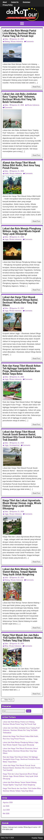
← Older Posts (7, 700)
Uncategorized (14, 445)
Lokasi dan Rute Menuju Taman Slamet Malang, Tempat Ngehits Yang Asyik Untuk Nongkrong (20, 572)
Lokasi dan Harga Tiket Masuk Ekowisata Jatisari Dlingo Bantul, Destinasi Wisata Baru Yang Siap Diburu (20, 301)
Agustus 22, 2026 (17, 39)
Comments (30, 41)
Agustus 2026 (8, 802)
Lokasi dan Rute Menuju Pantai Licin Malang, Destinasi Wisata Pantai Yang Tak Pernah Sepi (19, 33)
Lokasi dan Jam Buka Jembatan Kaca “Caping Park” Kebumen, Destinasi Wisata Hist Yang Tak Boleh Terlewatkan (20, 98)
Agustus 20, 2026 (17, 577)
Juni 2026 (6, 810)
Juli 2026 (6, 806)
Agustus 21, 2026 (17, 171)
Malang (7, 41)
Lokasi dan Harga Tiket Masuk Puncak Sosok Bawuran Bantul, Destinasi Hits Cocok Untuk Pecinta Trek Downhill (22, 435)
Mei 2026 (6, 813)
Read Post (36, 87)
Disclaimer (26, 2)
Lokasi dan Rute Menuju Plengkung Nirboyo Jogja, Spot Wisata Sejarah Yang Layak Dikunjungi (22, 231)
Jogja (6, 239)
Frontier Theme (37, 838)
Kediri (7, 173)
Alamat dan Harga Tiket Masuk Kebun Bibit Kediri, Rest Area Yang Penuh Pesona (21, 165)
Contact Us (14, 2)
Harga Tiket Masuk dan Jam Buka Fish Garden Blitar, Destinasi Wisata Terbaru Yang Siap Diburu (22, 638)
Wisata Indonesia (17, 41)
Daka (6, 39)
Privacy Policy (7, 5)
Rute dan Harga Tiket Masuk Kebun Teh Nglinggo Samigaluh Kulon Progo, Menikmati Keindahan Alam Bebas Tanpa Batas (22, 369)
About (5, 2)
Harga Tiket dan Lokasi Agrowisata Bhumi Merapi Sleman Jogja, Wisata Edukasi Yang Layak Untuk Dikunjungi (22, 504)
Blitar (6, 646)
